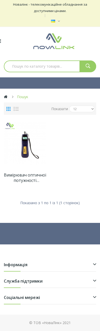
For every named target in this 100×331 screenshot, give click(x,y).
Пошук (22, 96)
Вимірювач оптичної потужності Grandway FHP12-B (25, 177)
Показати (59, 108)
